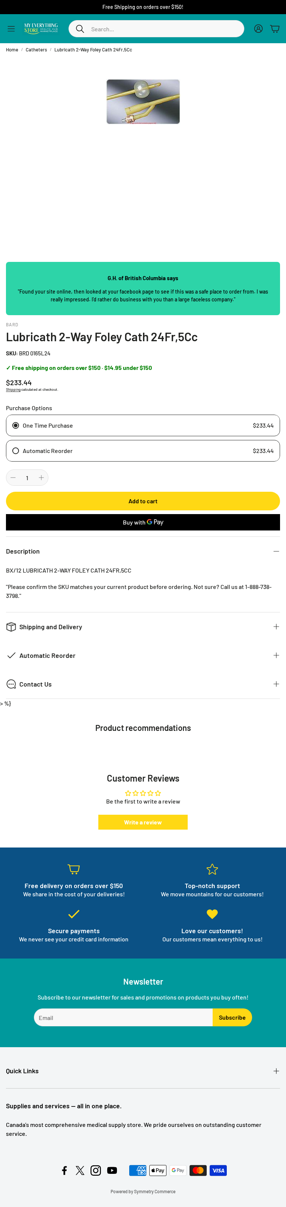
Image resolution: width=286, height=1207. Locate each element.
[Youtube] (112, 1170)
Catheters (36, 50)
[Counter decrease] (13, 477)
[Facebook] (64, 1170)
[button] (156, 28)
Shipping (13, 389)
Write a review (143, 822)
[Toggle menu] (11, 28)
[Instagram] (95, 1170)
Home (12, 50)
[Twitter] (80, 1170)
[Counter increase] (41, 477)
